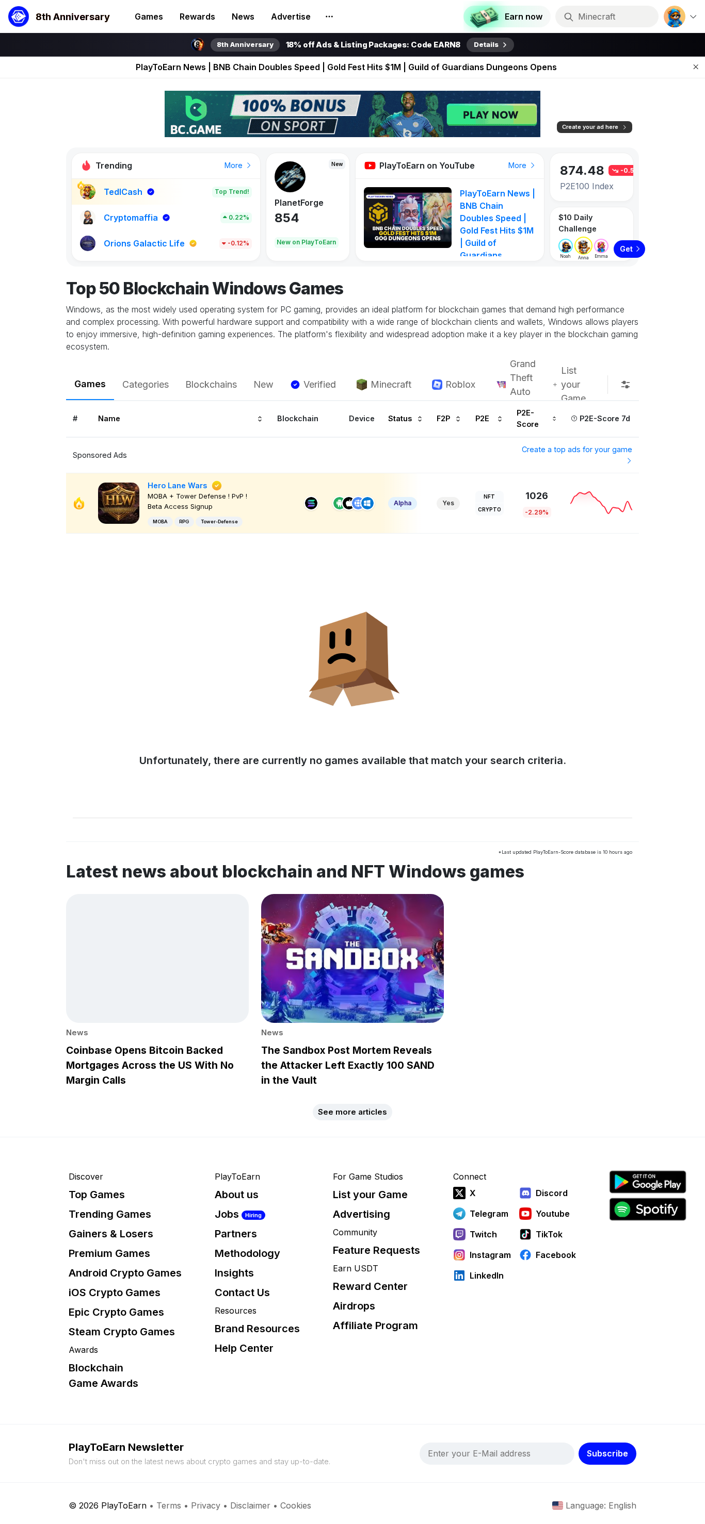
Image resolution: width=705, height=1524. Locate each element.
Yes (448, 503)
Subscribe (607, 1453)
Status (400, 418)
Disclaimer (250, 1505)
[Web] (358, 503)
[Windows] (367, 503)
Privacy (205, 1505)
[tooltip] (625, 384)
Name (109, 418)
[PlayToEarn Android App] (647, 1182)
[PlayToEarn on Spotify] (647, 1209)
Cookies (295, 1505)
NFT (489, 496)
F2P (443, 418)
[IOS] (349, 503)
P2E (482, 418)
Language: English (601, 1505)
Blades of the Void (304, 205)
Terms (168, 1505)
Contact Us (242, 1292)
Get (626, 248)
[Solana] (311, 503)
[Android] (339, 503)
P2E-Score (528, 418)
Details (486, 44)
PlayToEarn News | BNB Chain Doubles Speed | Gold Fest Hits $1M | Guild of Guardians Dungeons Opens (346, 67)
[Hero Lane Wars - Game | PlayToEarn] (118, 502)
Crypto (489, 509)
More (235, 165)
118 (286, 226)
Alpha (402, 503)
